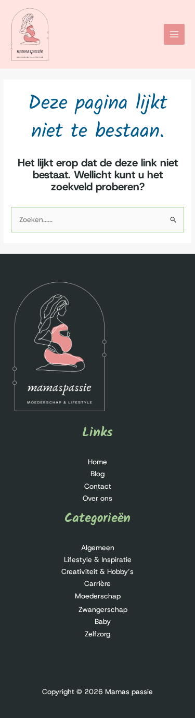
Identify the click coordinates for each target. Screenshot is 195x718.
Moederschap (98, 595)
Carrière (97, 583)
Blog (97, 473)
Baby (103, 621)
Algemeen (97, 547)
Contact (97, 486)
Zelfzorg (97, 633)
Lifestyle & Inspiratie (98, 559)
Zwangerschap (103, 609)
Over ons (97, 498)
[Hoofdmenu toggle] (174, 34)
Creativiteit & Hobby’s (97, 571)
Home (97, 461)
